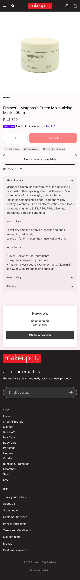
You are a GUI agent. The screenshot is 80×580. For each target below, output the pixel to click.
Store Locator (11, 510)
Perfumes (9, 448)
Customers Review (15, 550)
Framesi (6, 97)
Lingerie (8, 453)
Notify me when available (40, 159)
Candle (7, 458)
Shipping (11, 286)
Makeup (8, 426)
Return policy (13, 277)
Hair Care (9, 437)
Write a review (40, 335)
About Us (9, 503)
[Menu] (4, 5)
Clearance (9, 469)
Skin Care (9, 432)
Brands (7, 543)
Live (5, 479)
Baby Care (10, 442)
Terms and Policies (40, 570)
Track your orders (14, 497)
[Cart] (75, 6)
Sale (6, 474)
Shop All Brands (13, 421)
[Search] (13, 6)
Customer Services (15, 517)
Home (6, 416)
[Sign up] (71, 393)
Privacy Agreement (15, 523)
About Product (14, 180)
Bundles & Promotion (16, 463)
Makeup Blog (11, 537)
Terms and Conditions (17, 530)
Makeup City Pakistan (44, 562)
